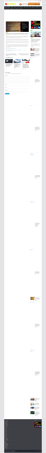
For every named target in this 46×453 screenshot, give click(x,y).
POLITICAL (6, 434)
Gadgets (8, 8)
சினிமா (5, 442)
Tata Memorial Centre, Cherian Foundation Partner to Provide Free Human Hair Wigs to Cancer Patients (37, 49)
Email (6, 87)
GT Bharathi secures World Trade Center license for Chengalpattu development (37, 325)
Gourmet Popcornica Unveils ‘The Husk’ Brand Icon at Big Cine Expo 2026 (37, 298)
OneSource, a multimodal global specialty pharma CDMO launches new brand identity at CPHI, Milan (11, 55)
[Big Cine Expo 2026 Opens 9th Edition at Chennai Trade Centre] (32, 273)
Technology (11, 8)
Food (14, 8)
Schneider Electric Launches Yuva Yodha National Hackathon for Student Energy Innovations (37, 413)
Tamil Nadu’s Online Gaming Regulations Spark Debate (9, 65)
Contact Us (20, 8)
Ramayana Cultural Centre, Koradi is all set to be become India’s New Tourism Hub (23, 54)
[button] (22, 8)
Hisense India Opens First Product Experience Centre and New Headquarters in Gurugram (37, 224)
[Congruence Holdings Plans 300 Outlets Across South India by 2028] (32, 55)
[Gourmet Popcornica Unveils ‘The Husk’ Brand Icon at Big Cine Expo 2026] (32, 299)
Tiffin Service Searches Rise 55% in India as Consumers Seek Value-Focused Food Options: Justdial (37, 128)
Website (6, 90)
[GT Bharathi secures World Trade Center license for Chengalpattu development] (32, 325)
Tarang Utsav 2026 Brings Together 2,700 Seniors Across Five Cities (35, 40)
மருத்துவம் (6, 446)
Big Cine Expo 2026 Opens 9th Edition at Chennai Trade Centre (37, 272)
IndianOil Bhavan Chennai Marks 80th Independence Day (37, 404)
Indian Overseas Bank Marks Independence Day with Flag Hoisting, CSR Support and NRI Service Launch (37, 373)
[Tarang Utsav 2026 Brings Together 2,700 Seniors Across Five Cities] (35, 34)
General (6, 32)
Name (6, 84)
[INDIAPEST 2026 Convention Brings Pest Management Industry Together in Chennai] (32, 81)
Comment (6, 75)
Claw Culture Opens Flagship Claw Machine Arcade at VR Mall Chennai (37, 408)
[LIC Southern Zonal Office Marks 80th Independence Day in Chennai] (32, 400)
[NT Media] (6, 8)
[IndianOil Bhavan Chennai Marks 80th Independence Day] (32, 404)
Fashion (17, 8)
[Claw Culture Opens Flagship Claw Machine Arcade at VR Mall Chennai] (32, 409)
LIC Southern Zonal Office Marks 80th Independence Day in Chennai (37, 399)
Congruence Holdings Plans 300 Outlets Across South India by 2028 (37, 55)
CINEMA (6, 422)
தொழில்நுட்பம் (6, 445)
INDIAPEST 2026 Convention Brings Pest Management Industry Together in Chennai (37, 80)
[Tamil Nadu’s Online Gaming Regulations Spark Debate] (9, 59)
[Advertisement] (23, 16)
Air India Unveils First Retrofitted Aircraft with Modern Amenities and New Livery (17, 66)
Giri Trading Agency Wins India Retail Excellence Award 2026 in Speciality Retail (37, 176)
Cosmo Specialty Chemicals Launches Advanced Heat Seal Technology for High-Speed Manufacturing (26, 66)
